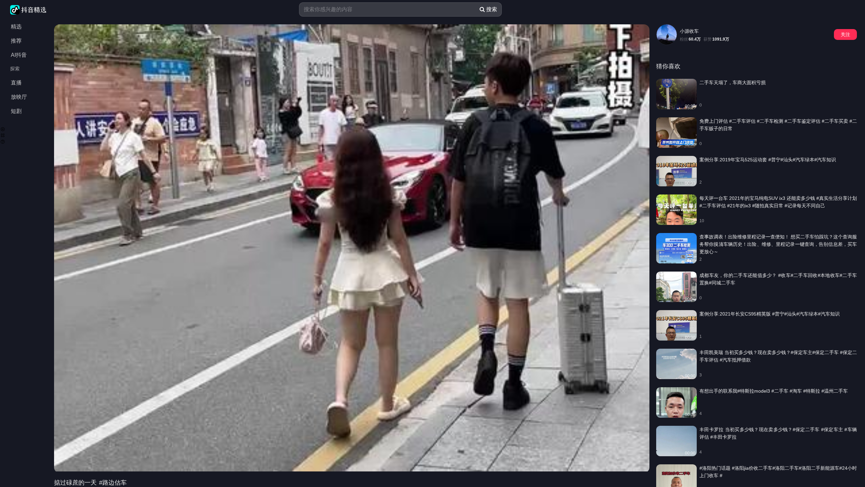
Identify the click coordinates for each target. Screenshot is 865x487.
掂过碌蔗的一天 (76, 482)
